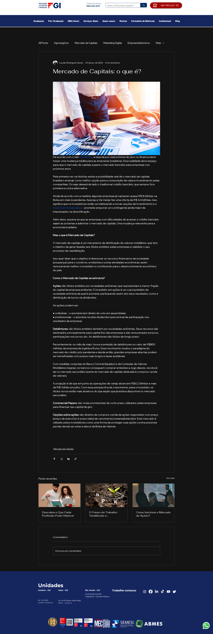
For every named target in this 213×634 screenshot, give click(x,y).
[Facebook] (151, 592)
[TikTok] (162, 592)
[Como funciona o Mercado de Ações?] (153, 495)
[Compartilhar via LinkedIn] (68, 458)
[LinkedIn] (157, 592)
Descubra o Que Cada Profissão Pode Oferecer (58, 514)
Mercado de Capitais (86, 42)
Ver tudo (170, 478)
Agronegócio (61, 42)
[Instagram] (145, 592)
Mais (158, 42)
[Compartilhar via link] (75, 458)
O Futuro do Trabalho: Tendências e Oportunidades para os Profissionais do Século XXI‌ (104, 514)
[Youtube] (168, 592)
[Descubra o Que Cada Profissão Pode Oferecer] (59, 495)
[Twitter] (174, 592)
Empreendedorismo (139, 42)
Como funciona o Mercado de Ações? (153, 514)
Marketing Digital (112, 42)
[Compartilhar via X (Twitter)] (61, 458)
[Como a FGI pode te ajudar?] (143, 5)
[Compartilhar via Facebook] (54, 458)
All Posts (43, 42)
